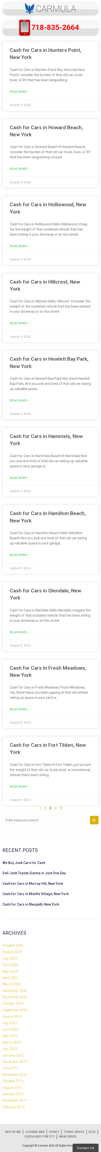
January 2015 (13, 1094)
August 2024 (12, 952)
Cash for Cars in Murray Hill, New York (32, 884)
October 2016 (13, 1081)
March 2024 (11, 984)
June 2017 (10, 1068)
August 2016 (12, 1088)
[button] (50, 9)
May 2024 (10, 971)
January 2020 (13, 1055)
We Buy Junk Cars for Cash (23, 863)
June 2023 (10, 1029)
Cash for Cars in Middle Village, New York (35, 894)
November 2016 (14, 1075)
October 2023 (13, 1003)
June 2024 (10, 965)
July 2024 (9, 958)
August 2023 (12, 1016)
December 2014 (14, 1100)
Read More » (19, 91)
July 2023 (9, 1023)
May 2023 (10, 1036)
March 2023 (11, 1042)
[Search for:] (45, 820)
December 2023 (14, 991)
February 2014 (13, 1107)
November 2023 (14, 997)
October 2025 (13, 945)
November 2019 (14, 1062)
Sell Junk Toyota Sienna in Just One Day (34, 873)
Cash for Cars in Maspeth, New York (30, 904)
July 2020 (9, 1049)
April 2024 (10, 978)
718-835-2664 (55, 27)
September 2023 (15, 1010)
